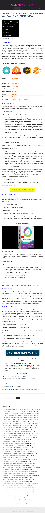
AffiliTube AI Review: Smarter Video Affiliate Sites (14, 449)
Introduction (6, 23)
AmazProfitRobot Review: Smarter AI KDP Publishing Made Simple (18, 467)
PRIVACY (28, 509)
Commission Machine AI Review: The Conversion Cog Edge (16, 471)
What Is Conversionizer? (8, 26)
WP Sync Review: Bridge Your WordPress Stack (13, 469)
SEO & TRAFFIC (25, 8)
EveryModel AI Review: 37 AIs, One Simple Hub (13, 445)
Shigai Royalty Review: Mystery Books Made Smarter (15, 463)
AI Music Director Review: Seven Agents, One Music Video (16, 491)
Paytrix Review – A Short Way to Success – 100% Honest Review (17, 376)
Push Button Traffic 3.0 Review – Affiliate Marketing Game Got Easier (19, 378)
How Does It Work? (7, 29)
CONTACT (33, 509)
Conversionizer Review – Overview (10, 24)
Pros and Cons (6, 32)
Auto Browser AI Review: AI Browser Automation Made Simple (17, 413)
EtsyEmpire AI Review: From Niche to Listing (13, 461)
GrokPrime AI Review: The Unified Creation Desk (14, 485)
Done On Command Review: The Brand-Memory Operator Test (17, 489)
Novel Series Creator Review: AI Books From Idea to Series (16, 425)
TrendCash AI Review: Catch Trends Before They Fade (15, 451)
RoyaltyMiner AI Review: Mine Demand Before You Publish (16, 417)
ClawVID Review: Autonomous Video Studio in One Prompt (16, 419)
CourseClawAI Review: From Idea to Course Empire (14, 465)
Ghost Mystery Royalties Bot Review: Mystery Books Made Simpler (18, 409)
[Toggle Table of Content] (16, 22)
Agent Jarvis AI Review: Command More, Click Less (14, 455)
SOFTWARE (17, 8)
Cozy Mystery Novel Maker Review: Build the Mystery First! (16, 415)
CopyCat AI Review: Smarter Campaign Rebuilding (14, 499)
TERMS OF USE (22, 509)
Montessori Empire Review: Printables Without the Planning (16, 501)
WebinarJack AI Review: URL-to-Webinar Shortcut (14, 457)
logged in (10, 386)
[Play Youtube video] (22, 237)
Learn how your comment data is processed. (30, 389)
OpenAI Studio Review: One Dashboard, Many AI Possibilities (17, 483)
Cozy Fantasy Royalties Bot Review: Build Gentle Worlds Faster (17, 475)
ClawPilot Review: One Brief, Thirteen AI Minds (13, 497)
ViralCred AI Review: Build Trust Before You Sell (14, 477)
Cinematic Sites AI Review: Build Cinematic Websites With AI (16, 437)
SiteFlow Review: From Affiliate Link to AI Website (14, 441)
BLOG (11, 8)
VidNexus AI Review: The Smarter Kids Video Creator (15, 473)
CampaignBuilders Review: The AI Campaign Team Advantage (17, 411)
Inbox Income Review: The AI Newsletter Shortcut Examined (16, 433)
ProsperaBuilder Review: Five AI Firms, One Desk (14, 481)
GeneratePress (29, 511)
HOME (6, 8)
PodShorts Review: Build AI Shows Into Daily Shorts (14, 421)
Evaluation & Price (7, 35)
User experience (6, 33)
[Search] (18, 398)
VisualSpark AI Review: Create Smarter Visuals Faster (15, 431)
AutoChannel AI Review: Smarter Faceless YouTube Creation (16, 493)
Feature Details (6, 27)
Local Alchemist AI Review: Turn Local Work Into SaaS (15, 487)
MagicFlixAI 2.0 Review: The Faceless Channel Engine (15, 443)
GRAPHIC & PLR (33, 8)
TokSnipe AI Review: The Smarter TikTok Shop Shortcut (15, 427)
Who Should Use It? (7, 30)
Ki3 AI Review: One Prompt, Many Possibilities (13, 439)
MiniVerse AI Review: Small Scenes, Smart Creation (14, 447)
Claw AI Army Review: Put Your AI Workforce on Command (16, 459)
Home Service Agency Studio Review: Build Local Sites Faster (17, 423)
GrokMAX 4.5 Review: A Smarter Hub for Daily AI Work (15, 479)
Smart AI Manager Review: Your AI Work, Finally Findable (16, 453)
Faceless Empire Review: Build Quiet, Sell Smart (14, 503)
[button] (39, 8)
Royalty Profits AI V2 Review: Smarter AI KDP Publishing (15, 435)
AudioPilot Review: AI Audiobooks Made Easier (14, 429)
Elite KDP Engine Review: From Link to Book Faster (14, 495)
